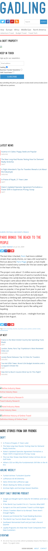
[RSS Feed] (17, 21)
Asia (2, 29)
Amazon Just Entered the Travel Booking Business (22, 516)
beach (5, 329)
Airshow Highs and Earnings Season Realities (20, 488)
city (19, 329)
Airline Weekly (8, 470)
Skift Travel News (6, 72)
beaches (15, 329)
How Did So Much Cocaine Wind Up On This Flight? (21, 372)
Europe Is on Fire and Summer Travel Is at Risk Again (23, 507)
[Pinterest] (12, 21)
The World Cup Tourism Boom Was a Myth (19, 519)
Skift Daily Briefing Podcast (14, 493)
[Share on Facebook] (5, 250)
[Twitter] (2, 21)
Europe (9, 29)
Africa (16, 29)
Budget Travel (21, 33)
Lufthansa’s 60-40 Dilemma (14, 478)
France (26, 232)
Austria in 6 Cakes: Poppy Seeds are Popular (19, 151)
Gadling (24, 8)
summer (29, 329)
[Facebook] (8, 21)
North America (39, 29)
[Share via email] (12, 250)
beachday (9, 329)
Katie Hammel (7, 247)
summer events (36, 329)
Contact (43, 548)
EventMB (4, 535)
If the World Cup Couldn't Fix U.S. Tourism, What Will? (24, 504)
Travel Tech (32, 33)
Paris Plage (21, 262)
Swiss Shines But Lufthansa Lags (15, 482)
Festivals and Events (14, 232)
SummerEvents (4, 330)
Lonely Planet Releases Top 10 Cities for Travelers (20, 357)
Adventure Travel (7, 33)
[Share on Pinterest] (8, 250)
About (36, 548)
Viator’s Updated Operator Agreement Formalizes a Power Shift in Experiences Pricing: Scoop (21, 188)
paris (25, 329)
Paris (23, 256)
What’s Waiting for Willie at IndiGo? (16, 485)
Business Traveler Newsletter (10, 70)
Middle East (26, 29)
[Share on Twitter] (2, 250)
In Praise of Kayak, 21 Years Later (14, 179)
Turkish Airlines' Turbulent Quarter (17, 475)
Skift (3, 437)
